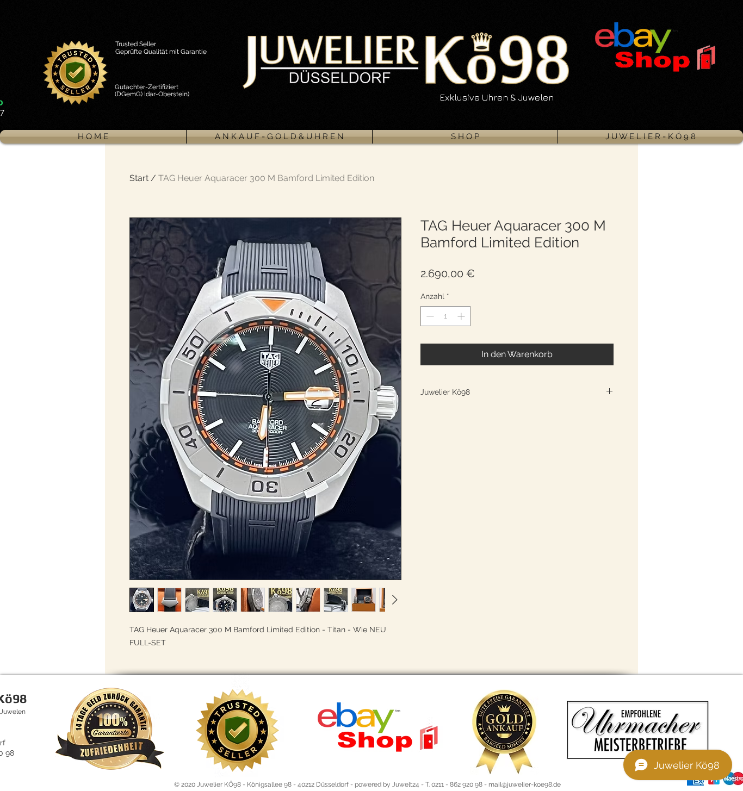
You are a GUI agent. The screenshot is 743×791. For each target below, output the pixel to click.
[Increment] (462, 316)
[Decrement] (429, 316)
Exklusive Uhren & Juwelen (496, 97)
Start (138, 178)
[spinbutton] (445, 316)
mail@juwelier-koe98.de (524, 784)
